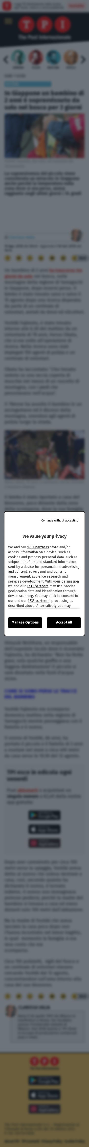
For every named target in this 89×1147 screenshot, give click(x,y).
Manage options (25, 622)
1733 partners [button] (38, 547)
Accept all (64, 622)
